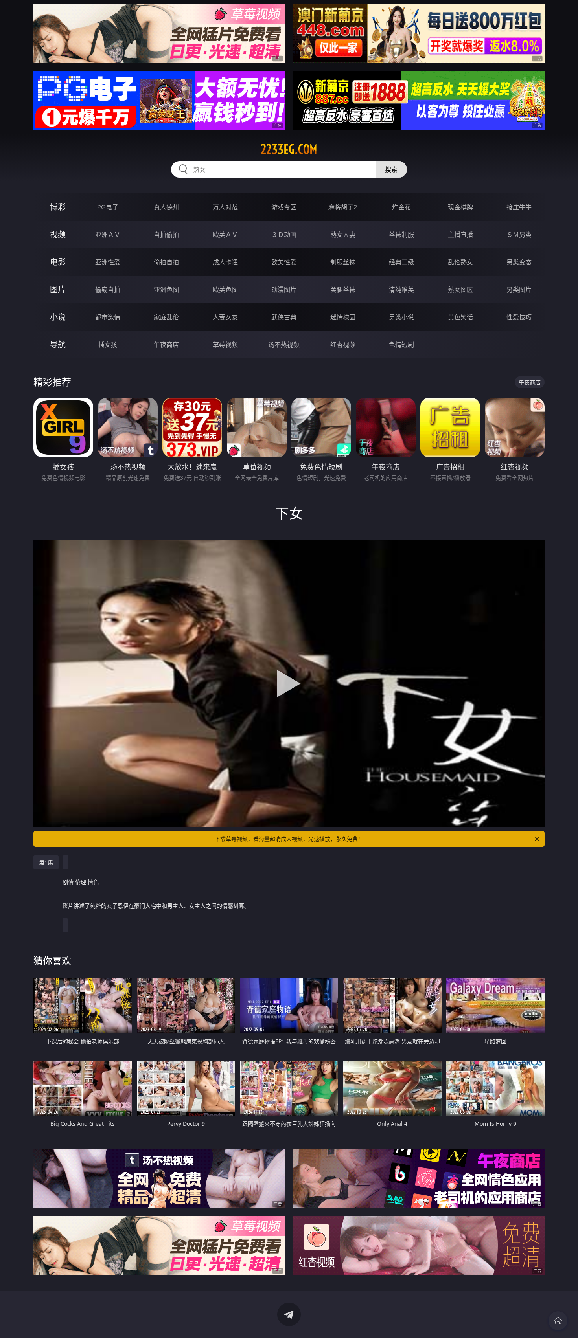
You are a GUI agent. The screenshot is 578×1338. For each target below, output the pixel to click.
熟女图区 (460, 289)
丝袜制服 (401, 234)
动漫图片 (283, 289)
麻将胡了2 (342, 207)
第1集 (46, 862)
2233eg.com (289, 149)
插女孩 (107, 344)
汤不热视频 (284, 344)
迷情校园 (342, 317)
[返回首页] (558, 1320)
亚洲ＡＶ (107, 234)
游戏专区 (283, 207)
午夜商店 (166, 344)
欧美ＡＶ (225, 234)
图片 (58, 289)
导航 (58, 344)
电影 (58, 262)
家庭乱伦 (166, 317)
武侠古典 (283, 317)
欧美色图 (225, 289)
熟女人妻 (342, 234)
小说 (58, 317)
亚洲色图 (166, 289)
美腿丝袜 (342, 289)
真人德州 (166, 207)
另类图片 (519, 289)
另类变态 (519, 262)
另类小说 (401, 317)
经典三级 (401, 262)
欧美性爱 (283, 262)
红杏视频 (342, 344)
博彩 (58, 207)
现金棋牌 (460, 207)
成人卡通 (225, 262)
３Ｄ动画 (283, 234)
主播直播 (460, 234)
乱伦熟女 (460, 262)
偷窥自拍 (107, 289)
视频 (58, 234)
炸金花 (401, 207)
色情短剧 (401, 344)
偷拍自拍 (166, 262)
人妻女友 (225, 317)
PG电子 (107, 207)
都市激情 (107, 317)
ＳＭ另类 (519, 234)
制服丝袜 (342, 262)
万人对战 (225, 207)
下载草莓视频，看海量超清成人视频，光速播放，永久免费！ (289, 838)
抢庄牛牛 (519, 207)
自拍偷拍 (166, 234)
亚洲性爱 (107, 262)
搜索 (391, 169)
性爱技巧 (519, 317)
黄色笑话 (460, 317)
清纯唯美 (401, 289)
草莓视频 (225, 344)
